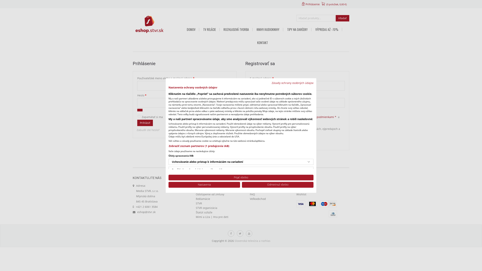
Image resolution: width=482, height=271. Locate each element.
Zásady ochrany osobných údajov (292, 83)
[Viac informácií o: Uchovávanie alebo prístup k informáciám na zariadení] (308, 162)
